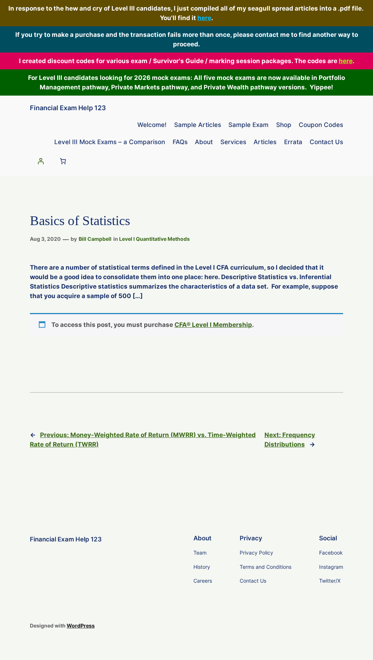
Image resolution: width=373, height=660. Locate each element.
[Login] (40, 161)
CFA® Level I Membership (213, 324)
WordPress (81, 625)
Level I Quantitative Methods (154, 239)
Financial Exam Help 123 (68, 108)
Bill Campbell (95, 239)
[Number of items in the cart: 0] (62, 161)
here (204, 18)
